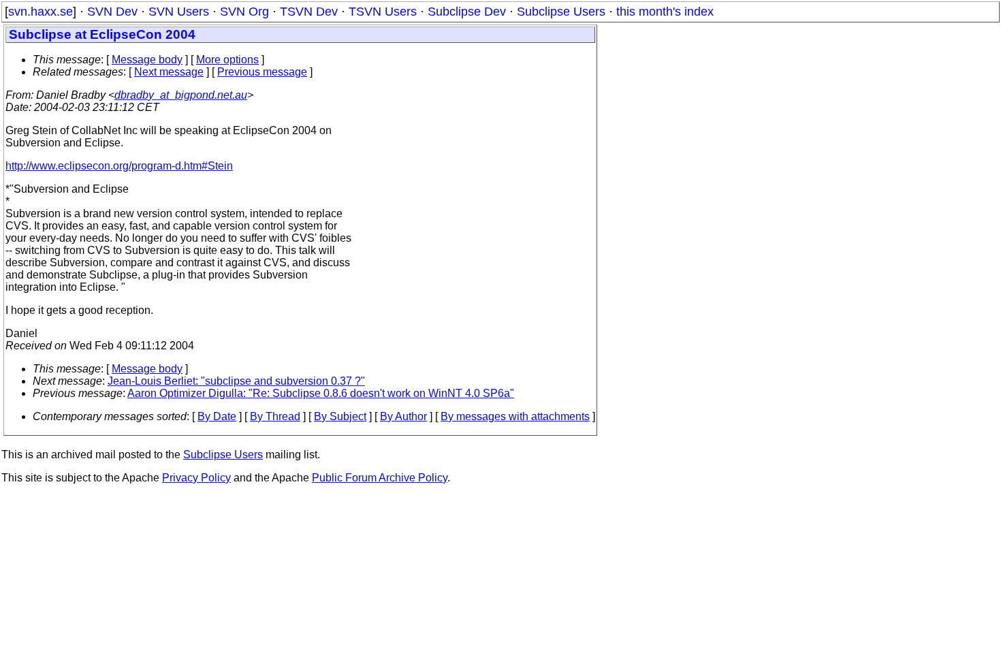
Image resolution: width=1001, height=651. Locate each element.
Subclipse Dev (467, 11)
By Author (403, 416)
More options (227, 59)
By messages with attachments (515, 416)
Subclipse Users (561, 11)
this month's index (665, 11)
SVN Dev (112, 11)
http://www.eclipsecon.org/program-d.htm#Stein (119, 166)
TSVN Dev (309, 11)
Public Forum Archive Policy (379, 477)
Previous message (262, 72)
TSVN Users (383, 11)
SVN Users (178, 11)
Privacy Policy (196, 477)
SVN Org (244, 11)
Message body (147, 59)
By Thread (275, 416)
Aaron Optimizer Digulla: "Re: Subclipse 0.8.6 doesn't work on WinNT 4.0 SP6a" (320, 393)
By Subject (340, 416)
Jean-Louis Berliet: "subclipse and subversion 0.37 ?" (236, 381)
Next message (169, 72)
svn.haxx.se (40, 11)
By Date (216, 416)
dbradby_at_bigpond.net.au (180, 95)
